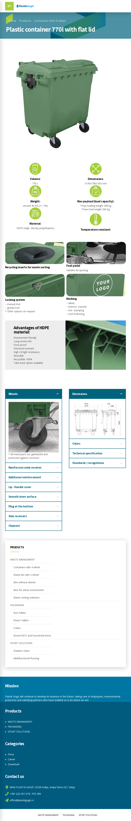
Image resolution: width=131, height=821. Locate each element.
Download (13, 764)
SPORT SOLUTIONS (21, 643)
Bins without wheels (24, 582)
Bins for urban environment (28, 590)
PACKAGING (17, 605)
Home (12, 21)
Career (11, 759)
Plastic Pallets (21, 620)
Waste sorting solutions (26, 597)
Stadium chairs (21, 650)
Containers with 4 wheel (50, 21)
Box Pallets (19, 612)
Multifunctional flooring (26, 658)
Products (25, 21)
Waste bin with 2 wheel (26, 574)
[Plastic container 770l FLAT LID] (97, 419)
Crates (17, 628)
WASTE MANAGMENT (22, 559)
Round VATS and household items (32, 635)
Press (11, 754)
